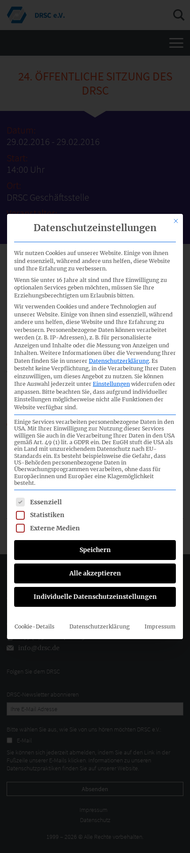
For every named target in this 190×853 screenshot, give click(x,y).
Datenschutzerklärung (119, 361)
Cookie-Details (34, 626)
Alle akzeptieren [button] (95, 573)
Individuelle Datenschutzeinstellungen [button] (95, 597)
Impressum (159, 626)
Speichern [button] (95, 550)
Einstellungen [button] (111, 384)
